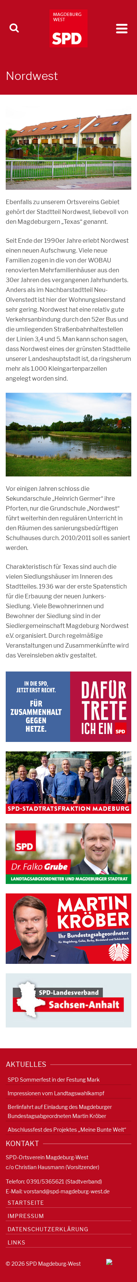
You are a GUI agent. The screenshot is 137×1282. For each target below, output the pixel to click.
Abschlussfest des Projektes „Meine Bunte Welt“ (67, 1129)
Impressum (26, 1216)
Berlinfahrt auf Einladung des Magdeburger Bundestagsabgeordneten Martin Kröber (60, 1111)
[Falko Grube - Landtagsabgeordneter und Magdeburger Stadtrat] (68, 853)
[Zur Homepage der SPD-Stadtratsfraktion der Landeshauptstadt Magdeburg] (68, 782)
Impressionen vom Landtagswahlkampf (56, 1093)
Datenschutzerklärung (48, 1229)
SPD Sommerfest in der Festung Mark (54, 1079)
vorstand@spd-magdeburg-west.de (67, 1191)
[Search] (14, 28)
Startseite (26, 1202)
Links (16, 1242)
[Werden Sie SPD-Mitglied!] (68, 706)
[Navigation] (121, 28)
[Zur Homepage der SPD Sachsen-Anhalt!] (68, 1000)
